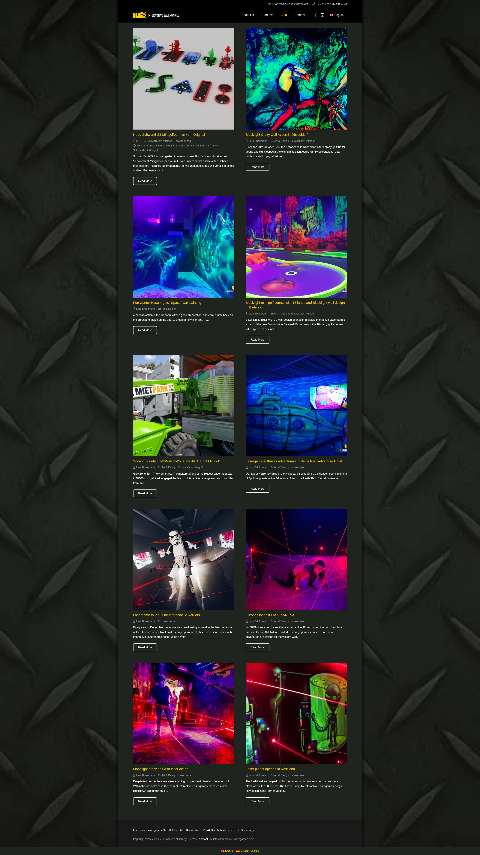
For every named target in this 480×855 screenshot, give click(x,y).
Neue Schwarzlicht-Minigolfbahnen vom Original (169, 134)
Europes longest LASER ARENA (270, 615)
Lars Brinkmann (258, 140)
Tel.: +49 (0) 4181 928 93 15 (331, 3)
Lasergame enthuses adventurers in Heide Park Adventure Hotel (294, 461)
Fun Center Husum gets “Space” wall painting (167, 303)
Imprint (137, 839)
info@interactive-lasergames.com (290, 3)
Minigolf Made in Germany (178, 145)
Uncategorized (182, 140)
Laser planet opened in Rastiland (270, 769)
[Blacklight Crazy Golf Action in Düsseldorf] (296, 79)
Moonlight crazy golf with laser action (160, 769)
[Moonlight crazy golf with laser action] (183, 713)
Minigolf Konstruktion (149, 145)
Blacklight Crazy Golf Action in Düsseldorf (277, 134)
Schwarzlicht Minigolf (159, 140)
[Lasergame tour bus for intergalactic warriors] (183, 559)
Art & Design (281, 140)
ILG (138, 140)
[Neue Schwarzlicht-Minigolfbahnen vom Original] (183, 79)
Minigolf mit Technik (207, 145)
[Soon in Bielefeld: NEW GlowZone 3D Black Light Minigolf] (183, 405)
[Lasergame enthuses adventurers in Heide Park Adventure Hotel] (296, 405)
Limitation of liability (175, 839)
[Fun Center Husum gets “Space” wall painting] (183, 247)
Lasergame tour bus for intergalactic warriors (166, 615)
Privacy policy (152, 839)
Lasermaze (297, 467)
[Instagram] (322, 15)
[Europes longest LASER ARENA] (296, 559)
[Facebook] (315, 15)
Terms (193, 839)
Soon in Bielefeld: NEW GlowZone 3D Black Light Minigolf (176, 461)
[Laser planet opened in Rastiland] (296, 713)
